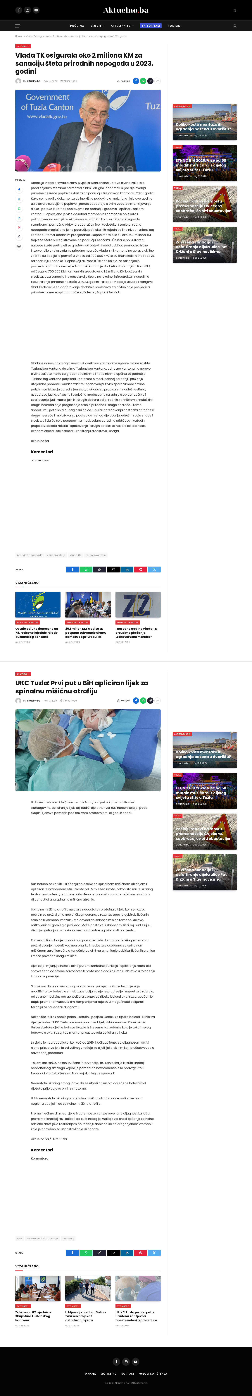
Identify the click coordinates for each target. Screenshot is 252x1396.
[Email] (19, 246)
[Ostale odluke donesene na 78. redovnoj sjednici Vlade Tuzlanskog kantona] (38, 605)
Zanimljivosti (182, 106)
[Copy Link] (150, 81)
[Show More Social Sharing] (157, 81)
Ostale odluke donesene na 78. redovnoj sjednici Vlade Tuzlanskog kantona (36, 633)
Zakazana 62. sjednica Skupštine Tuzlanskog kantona (33, 1316)
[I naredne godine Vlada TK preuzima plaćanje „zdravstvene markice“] (138, 605)
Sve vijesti (23, 46)
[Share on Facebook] (136, 81)
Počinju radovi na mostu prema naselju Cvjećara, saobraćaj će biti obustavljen (204, 206)
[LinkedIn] (19, 218)
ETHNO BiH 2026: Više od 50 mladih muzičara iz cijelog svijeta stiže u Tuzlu (201, 165)
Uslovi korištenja (153, 1374)
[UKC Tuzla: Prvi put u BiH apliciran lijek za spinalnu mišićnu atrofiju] (88, 750)
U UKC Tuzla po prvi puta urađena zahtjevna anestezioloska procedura (136, 1316)
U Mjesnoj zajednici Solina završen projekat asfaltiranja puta (85, 1316)
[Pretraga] (235, 26)
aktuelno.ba (33, 81)
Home (18, 36)
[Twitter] (19, 199)
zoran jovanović (95, 555)
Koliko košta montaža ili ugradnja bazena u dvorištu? (203, 127)
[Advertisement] (93, 328)
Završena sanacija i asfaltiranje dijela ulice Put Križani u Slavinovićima (201, 247)
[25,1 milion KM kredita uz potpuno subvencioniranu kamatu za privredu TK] (88, 605)
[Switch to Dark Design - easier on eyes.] (235, 10)
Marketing (109, 1374)
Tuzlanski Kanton (27, 622)
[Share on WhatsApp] (143, 81)
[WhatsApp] (19, 208)
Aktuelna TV (120, 26)
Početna (77, 26)
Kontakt (175, 26)
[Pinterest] (19, 227)
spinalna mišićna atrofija (42, 1238)
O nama (90, 1374)
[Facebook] (19, 189)
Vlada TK (75, 555)
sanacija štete (56, 555)
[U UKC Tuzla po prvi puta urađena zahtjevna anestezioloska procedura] (138, 1288)
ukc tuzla (68, 1238)
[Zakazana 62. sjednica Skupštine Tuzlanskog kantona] (38, 1288)
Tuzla (177, 147)
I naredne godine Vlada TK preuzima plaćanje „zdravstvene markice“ (136, 633)
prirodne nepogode (30, 555)
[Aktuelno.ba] (126, 10)
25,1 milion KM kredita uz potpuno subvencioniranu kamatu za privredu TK (85, 633)
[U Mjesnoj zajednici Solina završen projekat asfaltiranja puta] (88, 1288)
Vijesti (95, 26)
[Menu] (17, 26)
